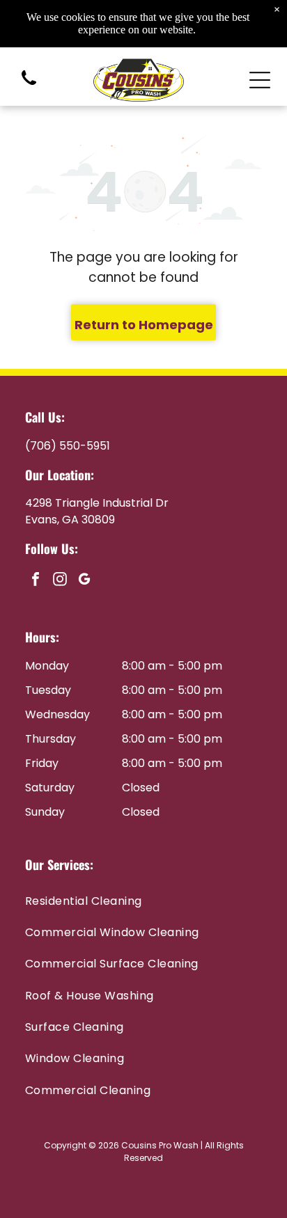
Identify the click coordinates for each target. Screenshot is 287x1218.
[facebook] (35, 581)
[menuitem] (143, 900)
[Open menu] (259, 80)
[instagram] (59, 581)
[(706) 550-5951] (29, 86)
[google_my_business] (84, 581)
